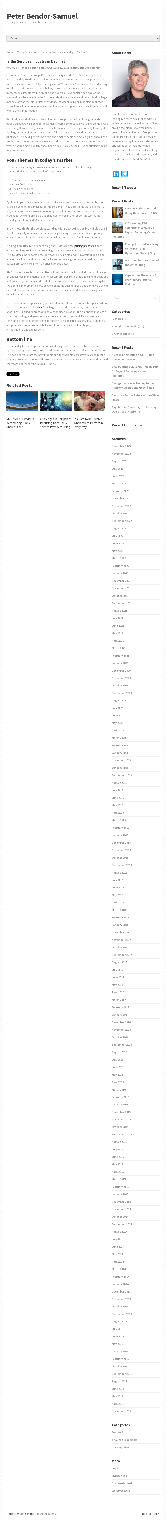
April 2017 (118, 992)
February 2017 (120, 1007)
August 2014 (119, 1231)
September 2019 (122, 775)
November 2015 (121, 1119)
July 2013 (117, 1329)
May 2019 (117, 805)
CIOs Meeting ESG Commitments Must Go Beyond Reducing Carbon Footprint (134, 229)
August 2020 (119, 700)
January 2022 (120, 573)
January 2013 (120, 1351)
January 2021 (120, 663)
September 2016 (122, 1044)
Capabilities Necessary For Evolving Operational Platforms (142, 279)
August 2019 (119, 783)
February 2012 (120, 1359)
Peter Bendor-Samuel (42, 16)
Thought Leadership (86, 67)
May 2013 (117, 1344)
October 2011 (120, 1366)
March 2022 (119, 558)
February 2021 (120, 655)
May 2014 (117, 1254)
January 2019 (120, 835)
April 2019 (118, 812)
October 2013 (120, 1306)
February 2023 (120, 491)
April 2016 (118, 1082)
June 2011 (118, 1389)
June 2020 (118, 715)
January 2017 (120, 1014)
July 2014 (117, 1239)
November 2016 (121, 1029)
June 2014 (118, 1246)
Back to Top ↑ (151, 1514)
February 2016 (120, 1097)
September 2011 (122, 1374)
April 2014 (118, 1261)
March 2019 (119, 820)
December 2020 (121, 670)
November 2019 (121, 760)
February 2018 (120, 917)
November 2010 (121, 1411)
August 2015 (119, 1142)
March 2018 (119, 910)
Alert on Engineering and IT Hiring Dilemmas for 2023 (142, 211)
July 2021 (117, 618)
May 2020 (117, 723)
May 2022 (117, 551)
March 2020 (119, 738)
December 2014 (121, 1202)
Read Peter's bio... (143, 159)
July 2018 (117, 880)
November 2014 (121, 1209)
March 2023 (119, 483)
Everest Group (139, 114)
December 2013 (121, 1291)
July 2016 (117, 1059)
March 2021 (119, 648)
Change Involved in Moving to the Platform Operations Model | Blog (142, 248)
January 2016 (120, 1104)
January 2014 (120, 1284)
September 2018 (122, 865)
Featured (117, 319)
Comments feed (122, 1483)
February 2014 (120, 1276)
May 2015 (117, 1164)
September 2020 (122, 693)
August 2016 (119, 1052)
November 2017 (121, 940)
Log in (115, 1468)
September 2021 (122, 603)
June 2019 (118, 798)
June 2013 (118, 1336)
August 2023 (119, 461)
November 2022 (121, 506)
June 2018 (118, 887)
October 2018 (120, 857)
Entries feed (119, 1476)
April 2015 (118, 1172)
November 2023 (121, 453)
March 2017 (119, 1000)
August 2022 (119, 528)
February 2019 (120, 827)
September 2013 (122, 1314)
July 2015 (117, 1149)
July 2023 (117, 468)
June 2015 (118, 1157)
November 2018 (121, 850)
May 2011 (117, 1396)
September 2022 (122, 521)
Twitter (124, 174)
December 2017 (121, 932)
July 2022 (117, 536)
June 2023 (118, 476)
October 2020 (120, 685)
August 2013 (119, 1321)
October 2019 (120, 768)
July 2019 (117, 790)
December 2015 (121, 1112)
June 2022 (118, 543)
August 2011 (119, 1381)
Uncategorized (121, 334)
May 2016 (117, 1074)
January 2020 (120, 753)
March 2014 (119, 1269)
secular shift (35, 307)
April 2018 (118, 902)
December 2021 (121, 581)
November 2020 (121, 678)
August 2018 (119, 872)
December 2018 (121, 842)
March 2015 (119, 1179)
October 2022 (120, 513)
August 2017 (119, 962)
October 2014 (120, 1216)
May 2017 (117, 985)
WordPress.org (121, 1490)
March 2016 (119, 1089)
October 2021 (120, 596)
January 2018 (120, 925)
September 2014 (122, 1224)
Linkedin (116, 174)
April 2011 (118, 1404)
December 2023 (121, 446)
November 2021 (121, 588)
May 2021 (117, 633)
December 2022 (121, 498)
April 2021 (118, 640)
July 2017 (117, 970)
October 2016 (120, 1037)
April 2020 (118, 730)
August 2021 (119, 610)
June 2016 (118, 1067)
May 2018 (117, 895)
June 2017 (118, 977)
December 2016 (121, 1022)
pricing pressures (85, 246)
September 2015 (122, 1134)
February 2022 (120, 566)
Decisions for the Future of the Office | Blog (142, 263)
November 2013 (121, 1299)
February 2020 (120, 745)
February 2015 (120, 1187)
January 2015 (120, 1194)
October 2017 (120, 947)
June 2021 (118, 625)
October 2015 (120, 1127)
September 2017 (122, 955)
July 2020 (117, 708)
